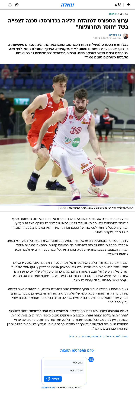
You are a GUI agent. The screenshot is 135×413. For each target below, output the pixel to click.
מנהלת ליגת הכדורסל (117, 336)
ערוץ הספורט (98, 336)
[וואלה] (67, 4)
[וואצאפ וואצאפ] (17, 4)
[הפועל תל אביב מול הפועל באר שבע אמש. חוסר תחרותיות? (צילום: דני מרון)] (67, 138)
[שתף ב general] (10, 5)
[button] (118, 4)
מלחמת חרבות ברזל (79, 336)
